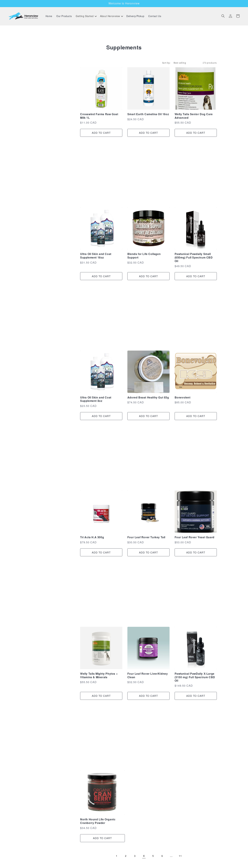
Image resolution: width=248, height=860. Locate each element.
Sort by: (166, 62)
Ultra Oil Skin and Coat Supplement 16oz (95, 255)
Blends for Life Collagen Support (144, 255)
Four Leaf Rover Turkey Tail (146, 537)
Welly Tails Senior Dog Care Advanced (194, 116)
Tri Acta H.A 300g (92, 537)
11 (180, 855)
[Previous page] (107, 856)
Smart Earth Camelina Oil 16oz (148, 114)
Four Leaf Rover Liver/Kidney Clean (147, 675)
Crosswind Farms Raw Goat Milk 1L (99, 116)
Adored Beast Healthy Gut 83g (148, 397)
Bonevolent (182, 397)
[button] (86, 16)
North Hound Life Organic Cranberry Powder (97, 821)
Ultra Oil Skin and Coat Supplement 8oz (95, 399)
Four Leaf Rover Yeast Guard (194, 537)
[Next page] (189, 856)
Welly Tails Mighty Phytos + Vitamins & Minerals (99, 675)
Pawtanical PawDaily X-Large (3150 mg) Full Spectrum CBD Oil (195, 677)
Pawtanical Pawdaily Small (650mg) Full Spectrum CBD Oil (194, 257)
